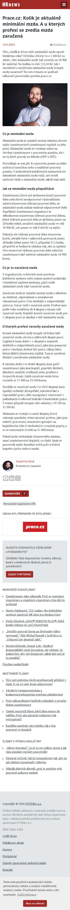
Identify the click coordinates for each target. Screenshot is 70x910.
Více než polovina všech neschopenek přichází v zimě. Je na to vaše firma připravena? (36, 682)
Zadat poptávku (19, 574)
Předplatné (10, 856)
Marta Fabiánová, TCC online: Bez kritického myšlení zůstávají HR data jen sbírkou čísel (34, 613)
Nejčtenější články (16, 673)
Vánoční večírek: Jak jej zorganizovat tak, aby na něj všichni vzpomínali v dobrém (36, 760)
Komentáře (15, 493)
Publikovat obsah (13, 843)
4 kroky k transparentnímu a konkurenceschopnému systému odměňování (34, 692)
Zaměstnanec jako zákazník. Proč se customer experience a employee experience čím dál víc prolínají (35, 600)
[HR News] (11, 4)
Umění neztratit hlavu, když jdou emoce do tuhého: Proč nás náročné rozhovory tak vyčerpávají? (33, 715)
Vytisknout (59, 44)
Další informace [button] (27, 894)
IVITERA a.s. (33, 804)
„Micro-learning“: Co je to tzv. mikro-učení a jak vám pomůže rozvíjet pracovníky (36, 750)
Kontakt (8, 870)
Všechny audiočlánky (16, 664)
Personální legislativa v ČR (19, 503)
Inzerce (7, 849)
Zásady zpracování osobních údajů (24, 863)
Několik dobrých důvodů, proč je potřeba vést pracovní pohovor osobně (34, 771)
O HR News (10, 836)
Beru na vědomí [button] (35, 903)
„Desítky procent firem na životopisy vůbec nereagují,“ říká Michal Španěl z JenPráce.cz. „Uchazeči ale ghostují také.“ (34, 635)
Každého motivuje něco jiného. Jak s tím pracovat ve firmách (31, 728)
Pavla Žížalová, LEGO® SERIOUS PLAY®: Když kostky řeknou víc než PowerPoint (35, 623)
